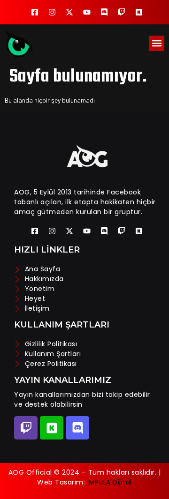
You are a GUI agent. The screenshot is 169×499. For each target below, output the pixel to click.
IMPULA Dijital (109, 482)
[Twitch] (121, 12)
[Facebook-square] (34, 12)
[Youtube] (86, 12)
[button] (156, 43)
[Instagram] (52, 12)
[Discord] (104, 12)
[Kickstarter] (138, 12)
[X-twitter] (69, 12)
